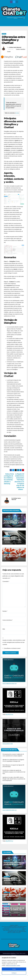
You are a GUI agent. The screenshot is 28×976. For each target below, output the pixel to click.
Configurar (14, 972)
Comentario (6, 581)
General (4, 33)
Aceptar (14, 969)
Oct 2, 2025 (7, 867)
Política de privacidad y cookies (13, 965)
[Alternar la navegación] (25, 23)
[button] (22, 23)
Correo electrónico (8, 620)
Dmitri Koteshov (16, 525)
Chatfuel (18, 49)
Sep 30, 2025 (8, 898)
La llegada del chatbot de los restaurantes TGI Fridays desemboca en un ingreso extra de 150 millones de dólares (19, 481)
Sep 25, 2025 (8, 912)
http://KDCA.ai (9, 714)
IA (9, 552)
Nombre (5, 611)
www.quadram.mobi (8, 743)
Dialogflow (22, 49)
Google (8, 51)
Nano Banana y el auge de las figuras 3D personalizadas (13, 556)
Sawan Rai (15, 559)
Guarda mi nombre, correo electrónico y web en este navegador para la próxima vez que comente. (14, 642)
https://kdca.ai (5, 931)
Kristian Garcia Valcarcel (15, 47)
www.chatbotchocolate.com (10, 683)
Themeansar (13, 955)
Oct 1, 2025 (7, 882)
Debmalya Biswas (16, 542)
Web (4, 629)
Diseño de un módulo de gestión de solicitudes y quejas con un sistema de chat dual (14, 772)
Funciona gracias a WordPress (9, 953)
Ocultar (17, 113)
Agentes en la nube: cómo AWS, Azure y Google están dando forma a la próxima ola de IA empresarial (14, 779)
